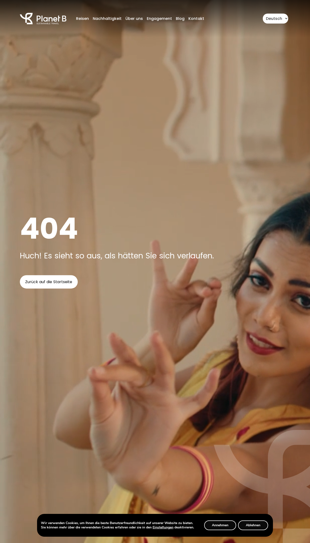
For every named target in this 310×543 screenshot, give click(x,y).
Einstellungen (163, 527)
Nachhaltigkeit (107, 18)
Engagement (159, 18)
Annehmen (220, 525)
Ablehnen (253, 525)
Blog (180, 18)
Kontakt (196, 18)
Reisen (82, 18)
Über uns (134, 18)
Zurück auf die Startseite (48, 282)
